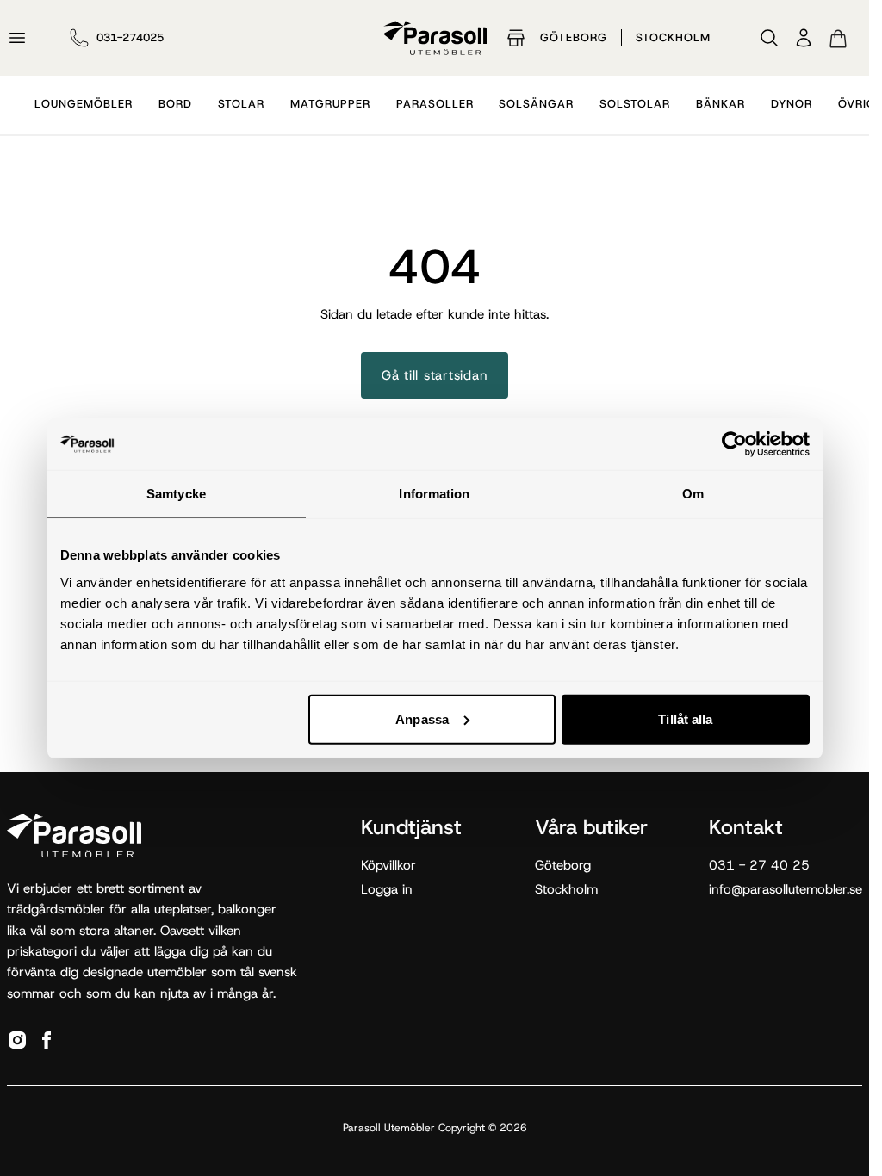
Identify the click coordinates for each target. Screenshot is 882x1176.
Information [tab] (434, 493)
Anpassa (422, 718)
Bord (175, 103)
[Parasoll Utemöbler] (435, 37)
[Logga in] (803, 38)
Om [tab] (693, 493)
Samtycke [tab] (176, 493)
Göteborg (573, 37)
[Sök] (769, 38)
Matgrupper (330, 103)
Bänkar (720, 103)
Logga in (387, 889)
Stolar (241, 103)
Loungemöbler (83, 103)
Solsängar (536, 103)
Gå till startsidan (435, 375)
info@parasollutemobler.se (785, 889)
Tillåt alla (685, 718)
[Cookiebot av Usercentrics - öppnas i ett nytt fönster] (734, 444)
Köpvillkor (388, 865)
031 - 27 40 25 (759, 865)
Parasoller (435, 103)
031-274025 (130, 37)
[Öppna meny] (17, 38)
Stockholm (673, 37)
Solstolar (634, 103)
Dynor (791, 103)
